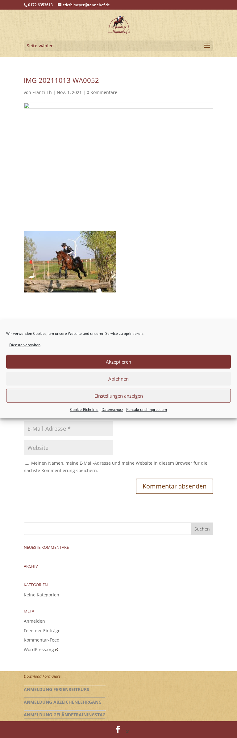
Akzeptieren (118, 362)
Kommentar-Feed (42, 640)
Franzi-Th (42, 92)
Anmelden (34, 621)
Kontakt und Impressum (146, 409)
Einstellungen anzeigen (118, 396)
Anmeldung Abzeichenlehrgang (63, 702)
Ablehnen (118, 379)
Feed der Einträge (42, 630)
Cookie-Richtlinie (84, 409)
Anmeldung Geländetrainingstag (65, 715)
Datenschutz (112, 409)
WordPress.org (39, 649)
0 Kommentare (102, 92)
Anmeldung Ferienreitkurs (56, 689)
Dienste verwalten (24, 345)
